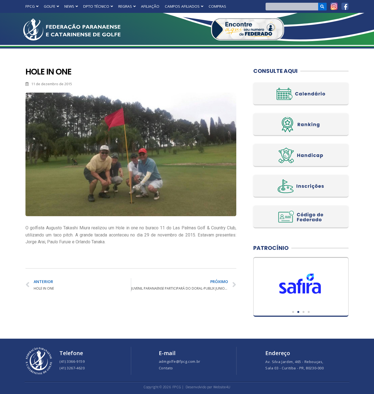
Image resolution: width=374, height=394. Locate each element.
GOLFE (49, 6)
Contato (166, 368)
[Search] (322, 6)
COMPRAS (217, 6)
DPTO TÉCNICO (96, 6)
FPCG (30, 6)
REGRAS (125, 6)
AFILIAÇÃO (150, 6)
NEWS (69, 6)
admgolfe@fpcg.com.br (179, 361)
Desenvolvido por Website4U (208, 387)
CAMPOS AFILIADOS (182, 6)
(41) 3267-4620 (72, 368)
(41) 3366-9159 (72, 361)
